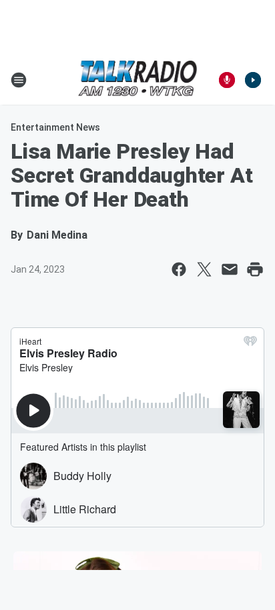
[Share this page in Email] (229, 269)
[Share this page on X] (204, 269)
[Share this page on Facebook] (179, 269)
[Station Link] (137, 79)
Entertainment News (55, 127)
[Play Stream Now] (253, 80)
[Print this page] (255, 269)
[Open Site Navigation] (19, 80)
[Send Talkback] (227, 80)
